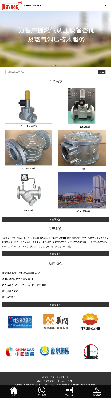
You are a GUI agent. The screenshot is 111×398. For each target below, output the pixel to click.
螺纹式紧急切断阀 (29, 126)
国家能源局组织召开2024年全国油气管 (21, 273)
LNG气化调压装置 (82, 211)
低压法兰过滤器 (29, 168)
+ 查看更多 (55, 219)
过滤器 (82, 169)
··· (105, 5)
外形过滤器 (29, 210)
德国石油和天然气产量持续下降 (18, 279)
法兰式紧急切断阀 (82, 127)
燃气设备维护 (9, 297)
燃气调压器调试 (10, 291)
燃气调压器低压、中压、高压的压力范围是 (24, 285)
